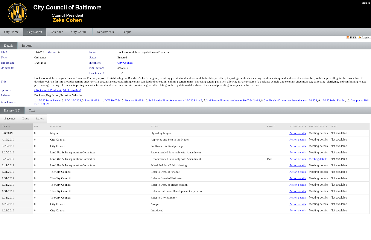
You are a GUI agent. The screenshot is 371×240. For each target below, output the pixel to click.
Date (4, 126)
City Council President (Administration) (57, 90)
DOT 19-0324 (113, 100)
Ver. (36, 126)
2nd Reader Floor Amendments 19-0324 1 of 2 (175, 100)
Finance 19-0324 (134, 100)
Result (271, 126)
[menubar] (23, 118)
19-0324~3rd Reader (333, 100)
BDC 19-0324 (73, 100)
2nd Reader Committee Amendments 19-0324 (290, 100)
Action (154, 126)
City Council (125, 62)
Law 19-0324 (92, 100)
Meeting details (318, 159)
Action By (55, 126)
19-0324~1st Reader (49, 100)
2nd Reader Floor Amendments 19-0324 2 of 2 (233, 100)
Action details (297, 133)
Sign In (366, 2)
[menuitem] (9, 119)
